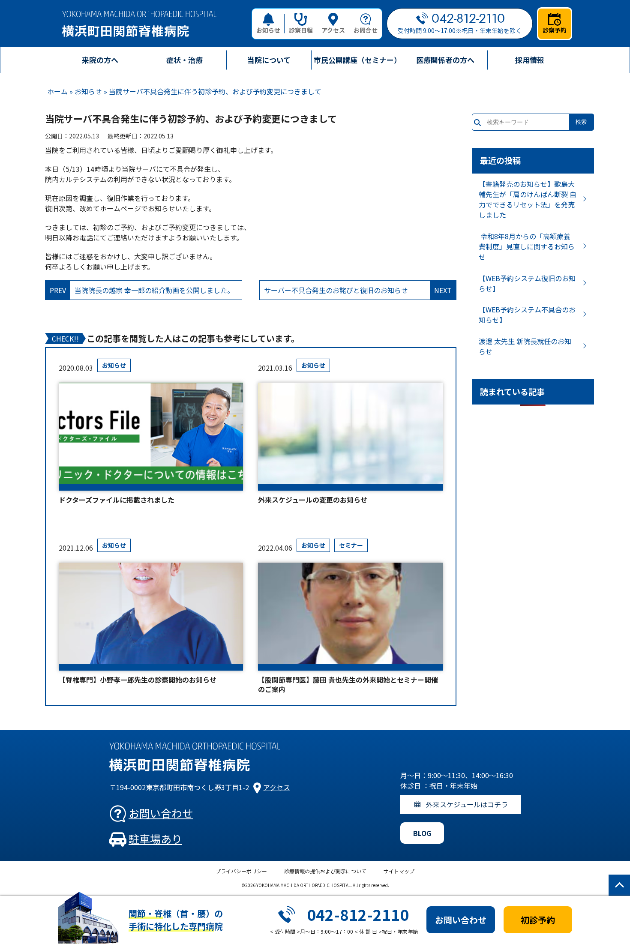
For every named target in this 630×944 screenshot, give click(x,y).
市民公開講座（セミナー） (357, 59)
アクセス (333, 30)
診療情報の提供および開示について (325, 871)
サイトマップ (399, 871)
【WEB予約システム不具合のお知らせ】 (527, 314)
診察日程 (301, 30)
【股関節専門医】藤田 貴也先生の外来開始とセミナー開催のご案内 (348, 684)
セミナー (351, 545)
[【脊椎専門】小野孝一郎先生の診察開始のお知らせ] (151, 617)
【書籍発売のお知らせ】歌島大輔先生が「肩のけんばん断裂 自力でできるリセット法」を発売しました (527, 199)
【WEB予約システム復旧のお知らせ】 (527, 283)
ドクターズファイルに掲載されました (116, 499)
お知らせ (268, 30)
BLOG (422, 833)
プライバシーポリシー (241, 871)
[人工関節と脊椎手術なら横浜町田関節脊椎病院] (139, 23)
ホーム (57, 91)
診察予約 (555, 30)
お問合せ (366, 30)
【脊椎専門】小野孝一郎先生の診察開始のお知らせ (137, 679)
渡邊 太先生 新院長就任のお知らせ (525, 346)
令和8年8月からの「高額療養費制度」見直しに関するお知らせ (527, 246)
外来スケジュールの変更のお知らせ (312, 499)
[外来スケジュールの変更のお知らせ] (350, 437)
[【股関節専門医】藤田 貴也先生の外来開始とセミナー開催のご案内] (350, 617)
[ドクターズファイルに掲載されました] (151, 437)
